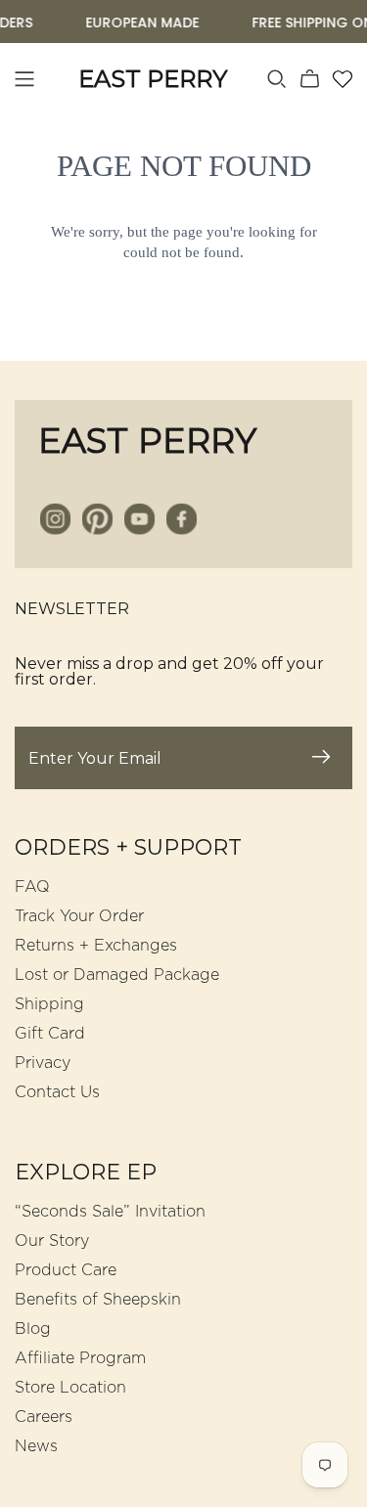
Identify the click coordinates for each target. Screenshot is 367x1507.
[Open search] (277, 79)
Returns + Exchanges (96, 945)
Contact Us (57, 1092)
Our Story (52, 1241)
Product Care (65, 1270)
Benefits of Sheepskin (98, 1300)
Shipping (49, 1004)
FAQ (32, 887)
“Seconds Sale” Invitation (110, 1211)
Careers (43, 1417)
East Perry (147, 441)
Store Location (70, 1388)
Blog (33, 1329)
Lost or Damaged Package (117, 975)
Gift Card (50, 1034)
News (36, 1446)
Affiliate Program (80, 1358)
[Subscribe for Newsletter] (321, 758)
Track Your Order (79, 916)
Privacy (42, 1063)
